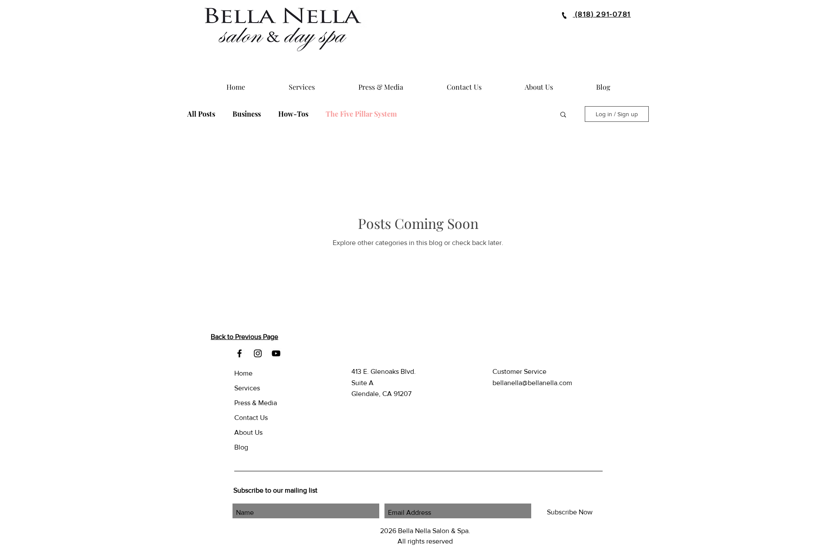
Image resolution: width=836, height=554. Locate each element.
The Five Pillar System (361, 114)
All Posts (201, 114)
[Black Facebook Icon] (239, 353)
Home (243, 373)
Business (247, 114)
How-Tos (293, 114)
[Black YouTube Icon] (276, 353)
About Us (248, 432)
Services (247, 388)
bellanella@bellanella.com (532, 382)
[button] (563, 115)
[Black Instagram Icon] (258, 353)
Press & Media (255, 402)
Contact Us (251, 417)
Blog (241, 447)
